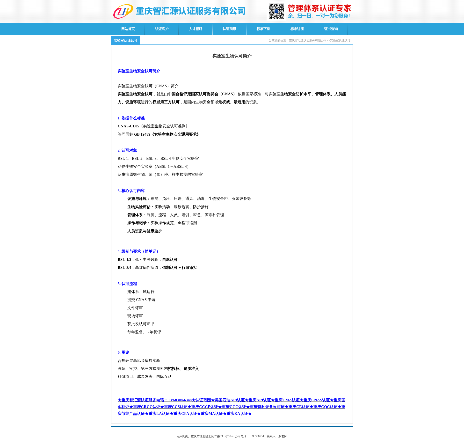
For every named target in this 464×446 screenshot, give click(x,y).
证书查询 (331, 29)
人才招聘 (196, 29)
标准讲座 (297, 29)
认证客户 (162, 29)
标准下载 (263, 29)
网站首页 (128, 29)
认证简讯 (229, 29)
